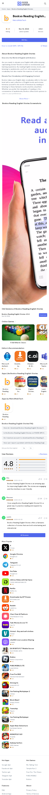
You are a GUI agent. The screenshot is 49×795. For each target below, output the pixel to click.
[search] (45, 4)
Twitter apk (6, 772)
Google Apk (6, 765)
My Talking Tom (32, 765)
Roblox (28, 779)
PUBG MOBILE (31, 776)
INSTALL (24, 40)
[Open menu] (3, 3)
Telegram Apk (7, 776)
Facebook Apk (7, 768)
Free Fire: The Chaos (33, 772)
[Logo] (24, 3)
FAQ (3, 790)
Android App (6, 794)
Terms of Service (32, 794)
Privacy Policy (31, 790)
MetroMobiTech (19, 20)
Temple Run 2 (31, 768)
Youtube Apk (7, 779)
